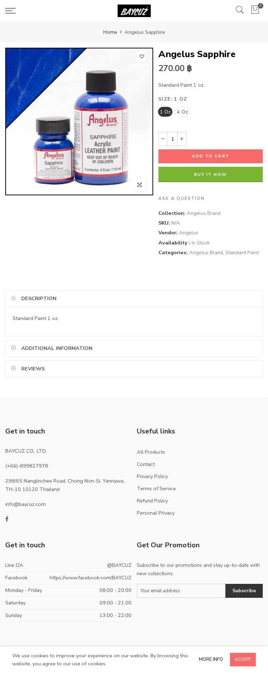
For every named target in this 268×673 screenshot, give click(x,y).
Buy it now (210, 174)
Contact (146, 464)
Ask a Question (181, 198)
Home (110, 32)
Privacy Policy (152, 476)
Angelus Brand (204, 213)
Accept (243, 659)
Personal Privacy (155, 512)
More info (211, 659)
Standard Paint (242, 252)
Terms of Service (156, 488)
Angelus (188, 232)
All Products (151, 451)
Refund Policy (152, 500)
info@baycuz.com (25, 504)
